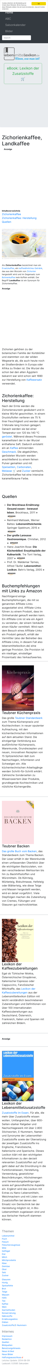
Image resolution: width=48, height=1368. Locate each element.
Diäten (5, 1322)
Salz (4, 1272)
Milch (4, 1257)
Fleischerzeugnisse (11, 1245)
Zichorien (31, 271)
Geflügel (6, 1251)
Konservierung (9, 1313)
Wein (4, 1307)
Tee (3, 1301)
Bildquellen (7, 1345)
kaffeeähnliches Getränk (30, 268)
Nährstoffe (7, 1316)
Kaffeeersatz (34, 379)
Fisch (4, 1239)
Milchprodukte (9, 1260)
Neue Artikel (8, 1351)
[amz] (11, 516)
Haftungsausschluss (11, 1357)
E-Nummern (20, 1325)
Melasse (7, 470)
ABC (8, 18)
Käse (4, 1263)
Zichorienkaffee (11, 214)
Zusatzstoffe (8, 1325)
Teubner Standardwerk (28, 718)
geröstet (7, 436)
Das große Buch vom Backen (19, 851)
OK (39, 4)
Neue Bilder (7, 1354)
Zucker (26, 470)
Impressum (7, 1336)
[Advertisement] (24, 103)
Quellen (6, 221)
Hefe (4, 1297)
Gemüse (6, 1266)
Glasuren (6, 1279)
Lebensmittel (8, 1235)
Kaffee (14, 448)
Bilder (9, 31)
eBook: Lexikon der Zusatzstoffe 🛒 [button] (23, 73)
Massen (5, 1294)
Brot (4, 1288)
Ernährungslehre (10, 1319)
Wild (4, 1248)
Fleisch (5, 1242)
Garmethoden (8, 1310)
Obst (4, 1269)
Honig (5, 1282)
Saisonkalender (15, 25)
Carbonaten (24, 467)
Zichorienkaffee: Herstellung (19, 218)
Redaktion (7, 1339)
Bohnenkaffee (8, 277)
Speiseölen (8, 467)
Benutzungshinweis (11, 1348)
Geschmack (9, 451)
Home (15, 12)
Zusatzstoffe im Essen (15, 1112)
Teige (4, 1291)
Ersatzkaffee (8, 268)
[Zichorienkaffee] (24, 243)
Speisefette (7, 1285)
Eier (4, 1254)
